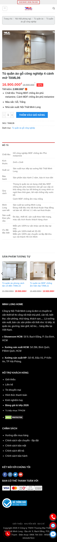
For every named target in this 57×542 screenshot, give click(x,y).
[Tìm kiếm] (54, 8)
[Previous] (2, 279)
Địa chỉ (41, 524)
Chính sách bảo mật (15, 445)
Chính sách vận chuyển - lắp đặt (22, 440)
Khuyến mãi (30, 524)
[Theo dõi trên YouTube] (20, 474)
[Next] (54, 279)
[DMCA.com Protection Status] (14, 417)
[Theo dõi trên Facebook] (4, 474)
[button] (4, 8)
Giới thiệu (10, 379)
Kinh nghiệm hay (14, 400)
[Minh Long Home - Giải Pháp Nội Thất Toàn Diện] (28, 8)
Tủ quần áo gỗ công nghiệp (23, 128)
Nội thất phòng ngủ (23, 19)
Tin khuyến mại (13, 390)
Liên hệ (9, 384)
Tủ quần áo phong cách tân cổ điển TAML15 (13, 284)
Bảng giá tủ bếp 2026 (17, 405)
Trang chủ (8, 19)
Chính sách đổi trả (14, 450)
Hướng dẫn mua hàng (16, 435)
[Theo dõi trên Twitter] (15, 474)
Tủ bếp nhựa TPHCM (15, 410)
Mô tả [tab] (5, 145)
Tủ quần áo (38, 19)
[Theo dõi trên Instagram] (10, 474)
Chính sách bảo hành (16, 456)
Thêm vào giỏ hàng (32, 115)
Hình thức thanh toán (16, 395)
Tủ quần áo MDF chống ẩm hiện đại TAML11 (41, 284)
